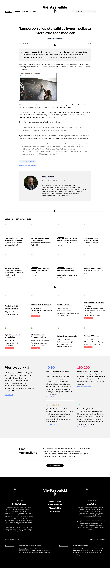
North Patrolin (23, 511)
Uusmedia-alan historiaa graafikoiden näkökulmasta (40, 270)
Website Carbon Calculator (79, 554)
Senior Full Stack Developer (41, 305)
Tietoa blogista (55, 501)
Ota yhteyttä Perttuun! (61, 195)
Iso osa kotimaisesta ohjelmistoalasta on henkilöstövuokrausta (91, 240)
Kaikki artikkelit (50, 397)
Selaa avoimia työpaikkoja (53, 424)
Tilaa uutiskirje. (9, 394)
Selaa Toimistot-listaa (83, 427)
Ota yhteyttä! (25, 531)
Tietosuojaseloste (55, 505)
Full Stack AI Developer (92, 336)
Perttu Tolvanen (46, 185)
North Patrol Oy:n (55, 189)
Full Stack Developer (64, 305)
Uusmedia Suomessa (31, 165)
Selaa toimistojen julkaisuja (84, 386)
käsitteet (22, 165)
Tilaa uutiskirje (55, 465)
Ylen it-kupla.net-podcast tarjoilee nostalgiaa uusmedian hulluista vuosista (67, 240)
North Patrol (97, 509)
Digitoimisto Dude (23, 548)
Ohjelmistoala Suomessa (27, 161)
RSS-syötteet (55, 511)
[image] (38, 100)
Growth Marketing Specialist (94, 302)
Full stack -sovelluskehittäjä (67, 336)
